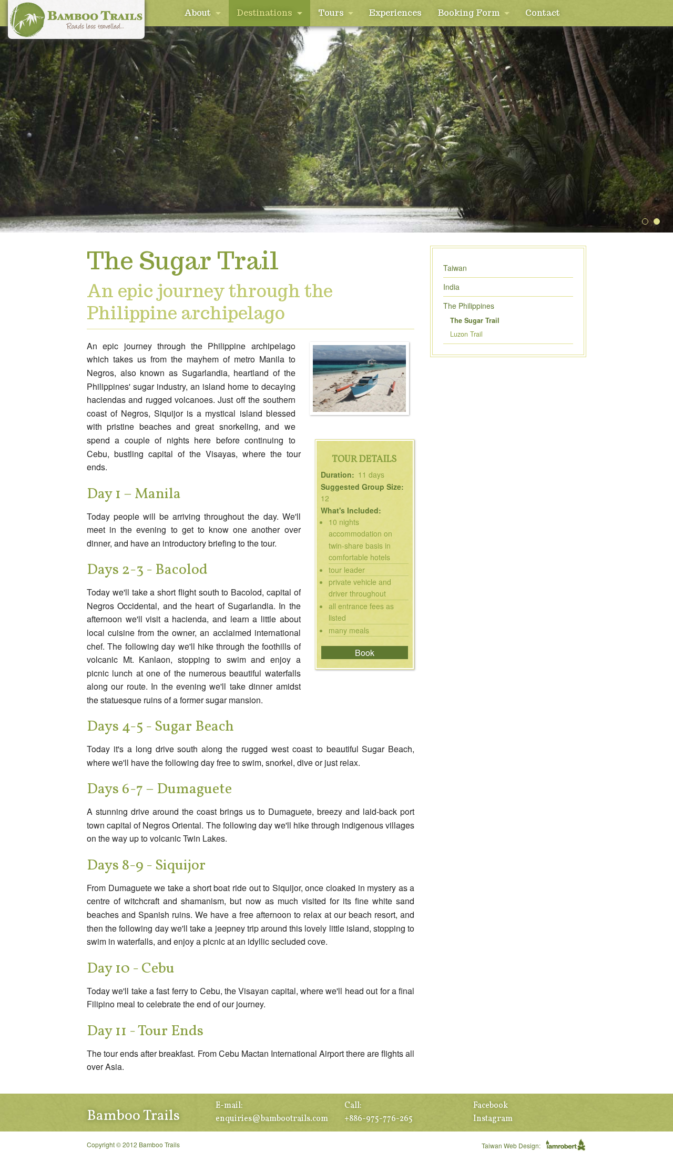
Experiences (395, 12)
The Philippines (468, 305)
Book (364, 652)
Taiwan (455, 267)
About (197, 12)
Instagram (493, 1119)
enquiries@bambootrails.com (272, 1119)
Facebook (490, 1106)
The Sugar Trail (474, 320)
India (451, 286)
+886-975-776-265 (378, 1119)
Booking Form (468, 12)
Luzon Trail (466, 334)
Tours (331, 12)
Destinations (264, 12)
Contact (542, 12)
